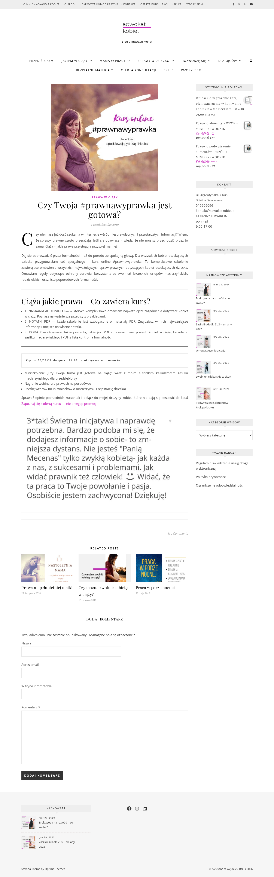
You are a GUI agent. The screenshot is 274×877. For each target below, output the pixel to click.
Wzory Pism (191, 70)
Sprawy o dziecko (154, 61)
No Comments (178, 533)
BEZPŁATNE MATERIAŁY (94, 70)
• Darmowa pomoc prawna (99, 4)
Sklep (168, 70)
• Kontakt (128, 4)
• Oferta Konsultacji (153, 4)
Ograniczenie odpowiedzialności (219, 485)
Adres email (30, 664)
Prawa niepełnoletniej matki (47, 587)
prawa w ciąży (105, 197)
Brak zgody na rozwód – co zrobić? (213, 300)
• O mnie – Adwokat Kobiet (40, 4)
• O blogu (70, 4)
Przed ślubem (41, 61)
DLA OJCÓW (227, 61)
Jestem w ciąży (74, 61)
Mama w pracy (112, 61)
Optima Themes (55, 869)
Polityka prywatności (211, 477)
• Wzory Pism (194, 4)
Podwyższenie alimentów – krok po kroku (213, 405)
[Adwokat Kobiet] (137, 27)
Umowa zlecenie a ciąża (210, 350)
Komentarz (30, 707)
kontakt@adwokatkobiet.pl (215, 210)
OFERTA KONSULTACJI (138, 70)
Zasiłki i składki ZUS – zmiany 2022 (214, 326)
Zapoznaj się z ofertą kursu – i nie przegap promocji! (59, 403)
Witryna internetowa (36, 686)
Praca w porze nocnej (155, 587)
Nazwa (26, 643)
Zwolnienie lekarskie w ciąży (213, 376)
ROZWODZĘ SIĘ (194, 61)
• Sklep (177, 4)
